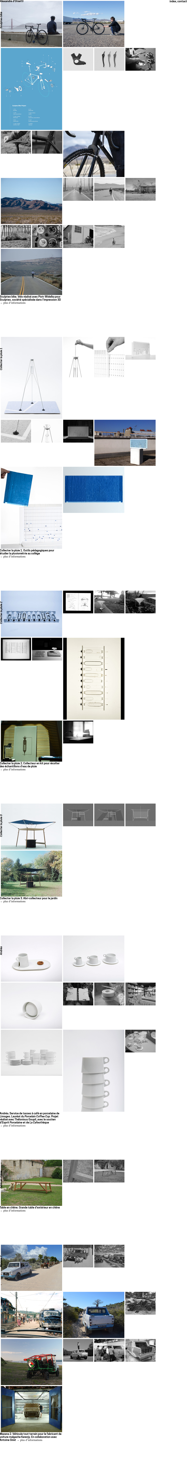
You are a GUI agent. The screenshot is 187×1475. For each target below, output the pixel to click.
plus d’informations (29, 1440)
